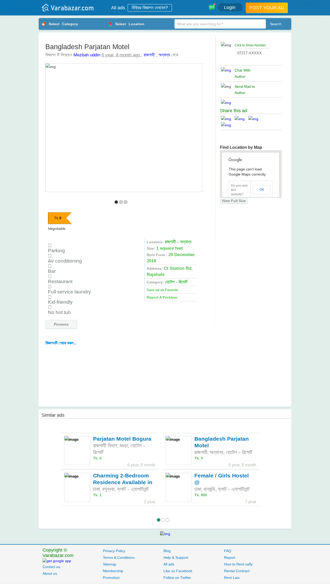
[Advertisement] (126, 377)
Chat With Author (243, 73)
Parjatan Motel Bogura (122, 439)
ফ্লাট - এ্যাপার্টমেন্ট (133, 489)
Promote (61, 324)
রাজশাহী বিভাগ (105, 445)
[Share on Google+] (255, 119)
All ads (118, 7)
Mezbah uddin (86, 55)
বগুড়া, (124, 445)
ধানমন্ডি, (210, 489)
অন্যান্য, (217, 452)
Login (230, 7)
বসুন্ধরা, (109, 489)
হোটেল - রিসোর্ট (239, 452)
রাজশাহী (149, 55)
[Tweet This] (241, 119)
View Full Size (234, 201)
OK (261, 190)
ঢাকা (96, 489)
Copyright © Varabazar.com (58, 552)
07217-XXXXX (249, 53)
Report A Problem (162, 297)
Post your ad (266, 7)
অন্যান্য (164, 55)
